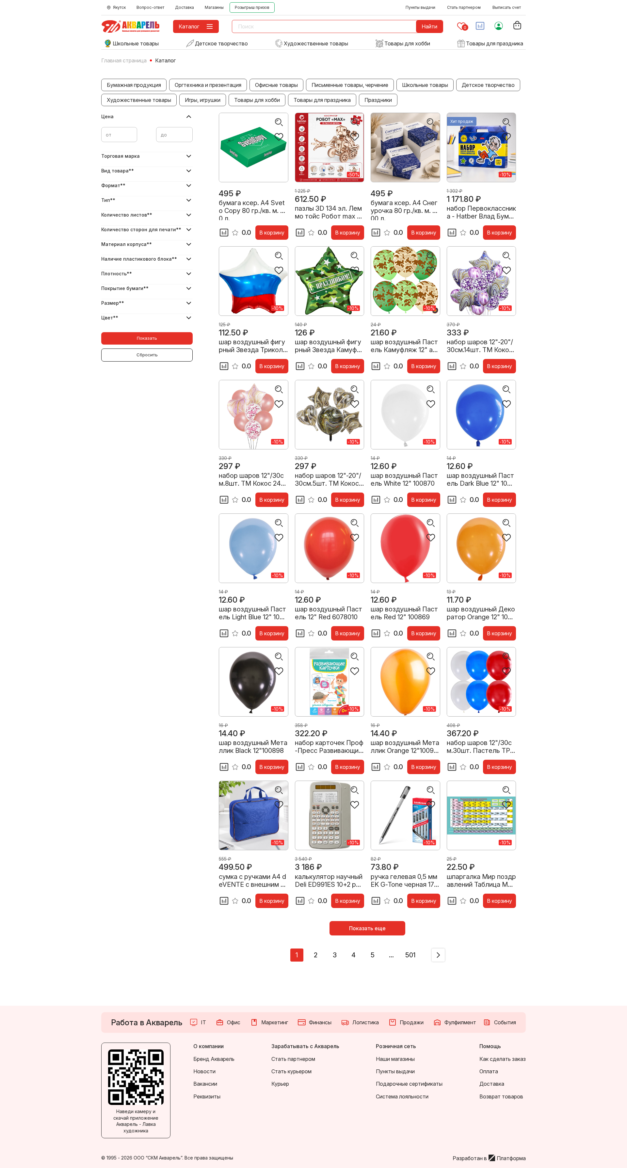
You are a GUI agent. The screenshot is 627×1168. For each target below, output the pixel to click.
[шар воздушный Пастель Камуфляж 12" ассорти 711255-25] (405, 281)
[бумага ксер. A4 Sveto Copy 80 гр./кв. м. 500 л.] (253, 147)
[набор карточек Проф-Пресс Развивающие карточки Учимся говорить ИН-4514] (329, 681)
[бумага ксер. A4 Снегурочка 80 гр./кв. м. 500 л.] (405, 147)
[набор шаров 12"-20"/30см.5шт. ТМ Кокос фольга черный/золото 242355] (329, 414)
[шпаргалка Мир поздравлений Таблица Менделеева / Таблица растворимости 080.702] (481, 815)
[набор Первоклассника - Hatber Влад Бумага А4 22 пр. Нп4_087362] (481, 147)
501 (410, 955)
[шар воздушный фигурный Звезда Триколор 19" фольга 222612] (253, 281)
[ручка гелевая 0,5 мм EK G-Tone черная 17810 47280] (405, 815)
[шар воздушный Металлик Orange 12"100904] (405, 681)
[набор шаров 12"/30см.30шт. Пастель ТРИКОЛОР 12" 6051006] (481, 681)
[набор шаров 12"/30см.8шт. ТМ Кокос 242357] (253, 414)
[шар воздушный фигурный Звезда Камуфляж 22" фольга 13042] (329, 281)
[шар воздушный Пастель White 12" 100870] (405, 414)
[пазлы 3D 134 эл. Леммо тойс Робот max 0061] (329, 147)
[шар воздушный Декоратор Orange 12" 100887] (481, 548)
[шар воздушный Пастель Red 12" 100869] (405, 548)
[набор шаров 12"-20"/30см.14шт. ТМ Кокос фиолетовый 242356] (481, 281)
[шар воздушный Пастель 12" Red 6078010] (329, 548)
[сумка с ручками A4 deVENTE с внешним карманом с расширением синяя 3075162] (253, 815)
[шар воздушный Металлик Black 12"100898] (253, 681)
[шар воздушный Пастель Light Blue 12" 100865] (253, 548)
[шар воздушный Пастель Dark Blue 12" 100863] (481, 414)
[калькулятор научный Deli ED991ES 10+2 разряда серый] (329, 815)
